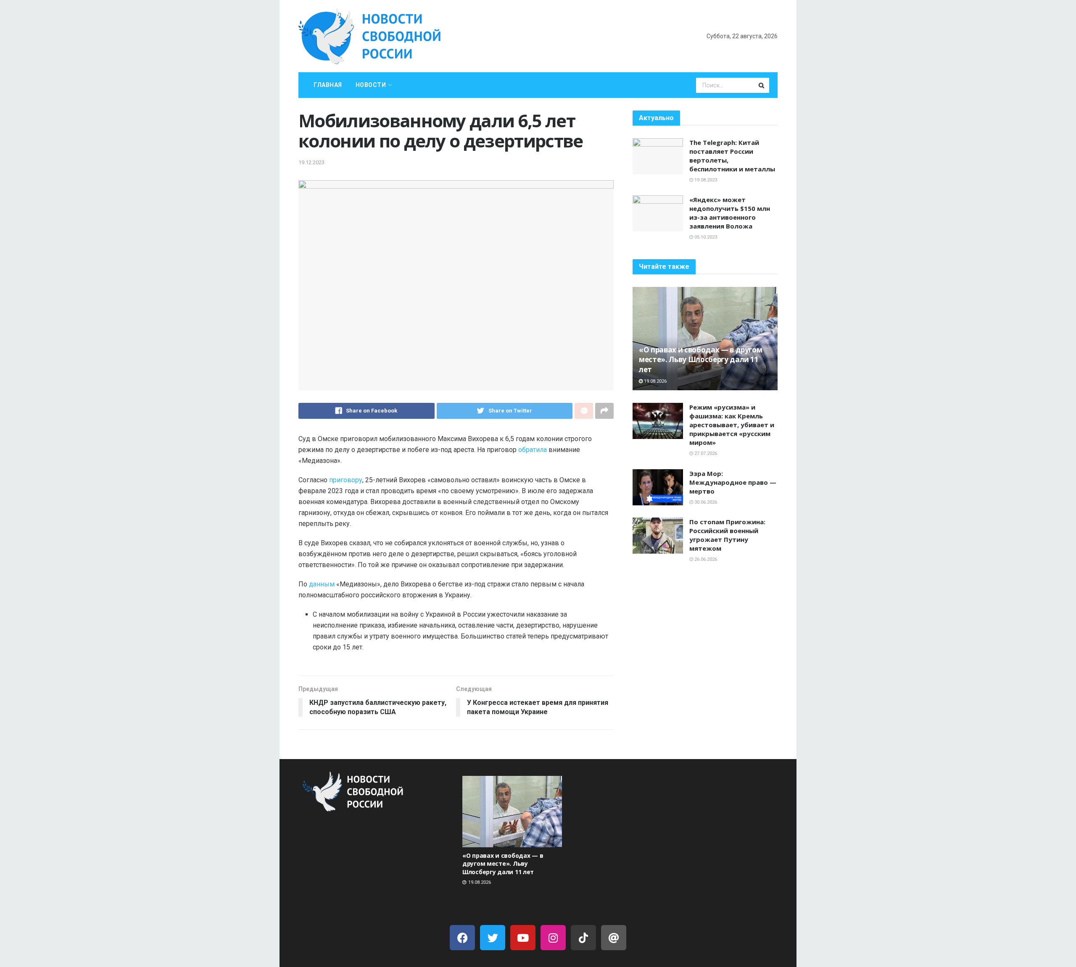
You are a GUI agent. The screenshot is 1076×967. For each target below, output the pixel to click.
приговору (345, 480)
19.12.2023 (311, 162)
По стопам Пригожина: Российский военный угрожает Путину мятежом (727, 535)
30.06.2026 (705, 502)
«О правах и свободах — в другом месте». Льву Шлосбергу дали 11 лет (700, 360)
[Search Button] (762, 85)
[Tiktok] (583, 937)
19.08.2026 (655, 381)
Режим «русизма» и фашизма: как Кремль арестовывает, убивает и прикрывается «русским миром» (731, 425)
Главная (328, 84)
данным (322, 584)
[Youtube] (522, 937)
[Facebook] (462, 937)
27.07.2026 (705, 453)
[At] (613, 937)
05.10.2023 (705, 237)
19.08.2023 (705, 180)
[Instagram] (553, 937)
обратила (532, 450)
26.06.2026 (705, 559)
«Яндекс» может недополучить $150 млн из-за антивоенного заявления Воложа (729, 212)
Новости (371, 84)
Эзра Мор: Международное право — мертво (732, 482)
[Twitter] (492, 937)
